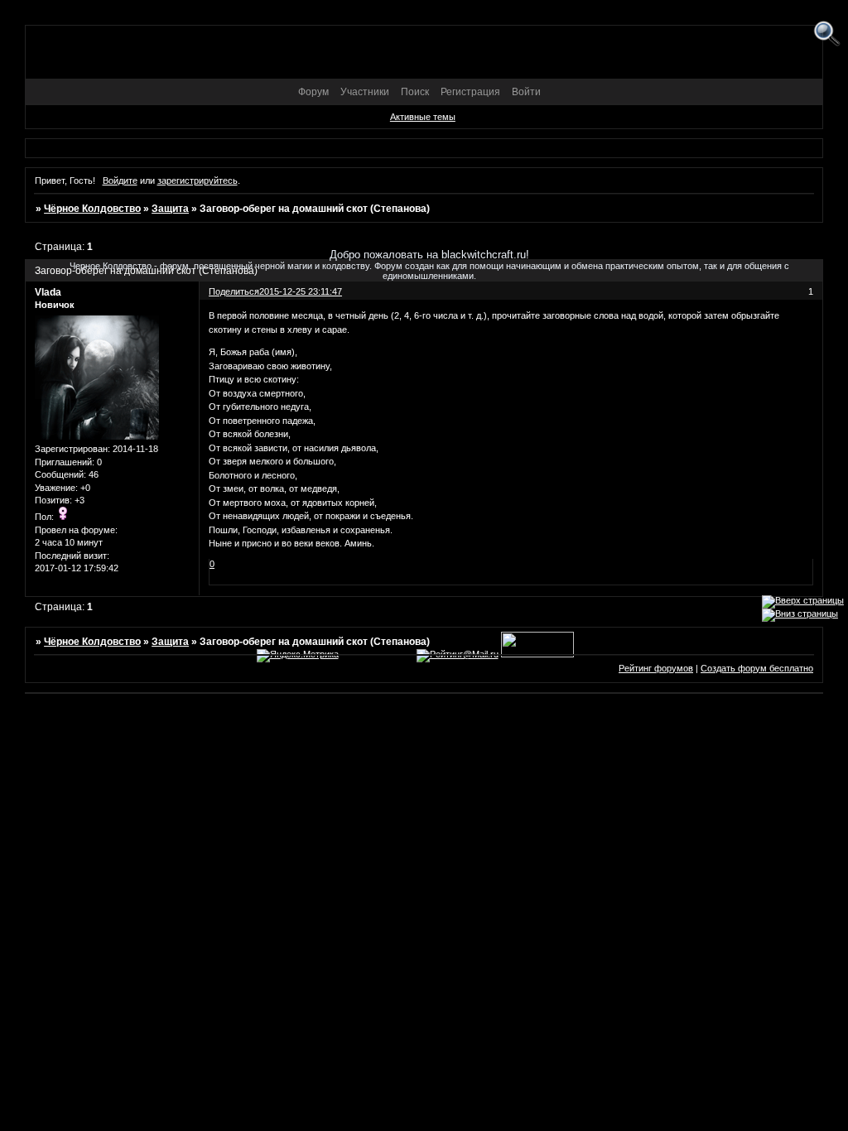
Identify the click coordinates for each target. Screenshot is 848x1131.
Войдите (120, 180)
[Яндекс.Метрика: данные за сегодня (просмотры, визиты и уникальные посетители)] (298, 655)
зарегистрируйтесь (197, 180)
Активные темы (422, 117)
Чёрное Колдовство (92, 208)
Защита (170, 208)
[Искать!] (826, 34)
